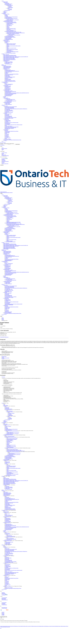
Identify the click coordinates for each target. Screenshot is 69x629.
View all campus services (5, 163)
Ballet (6, 125)
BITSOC (8, 236)
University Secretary (4, 608)
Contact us (3, 592)
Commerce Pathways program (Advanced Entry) (11, 18)
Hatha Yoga (6, 130)
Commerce (8, 8)
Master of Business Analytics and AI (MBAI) (9, 246)
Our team (5, 96)
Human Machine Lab (8, 69)
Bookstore (3, 159)
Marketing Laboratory (8, 507)
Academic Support (6, 40)
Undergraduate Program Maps (9, 20)
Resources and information (5, 155)
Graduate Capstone (7, 103)
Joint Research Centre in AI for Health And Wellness (11, 502)
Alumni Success (6, 2)
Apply (3, 147)
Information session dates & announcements (10, 93)
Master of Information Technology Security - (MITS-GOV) (11, 57)
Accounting (6, 16)
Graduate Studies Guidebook (8, 61)
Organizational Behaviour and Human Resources (11, 210)
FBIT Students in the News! (8, 197)
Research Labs (5, 495)
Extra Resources (7, 486)
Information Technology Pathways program (10, 31)
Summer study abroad (8, 271)
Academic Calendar (4, 152)
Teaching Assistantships (7, 60)
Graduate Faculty (7, 63)
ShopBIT (5, 12)
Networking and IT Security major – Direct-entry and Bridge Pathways (16, 32)
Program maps (8, 218)
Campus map (3, 603)
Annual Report (5, 11)
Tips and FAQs (7, 87)
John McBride (10, 202)
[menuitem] (35, 7)
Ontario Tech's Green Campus (9, 112)
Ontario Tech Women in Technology (11, 43)
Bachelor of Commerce (6, 207)
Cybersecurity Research (7, 68)
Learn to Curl (7, 135)
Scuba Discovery (7, 136)
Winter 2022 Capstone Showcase (11, 99)
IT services (3, 162)
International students (7, 266)
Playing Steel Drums (7, 123)
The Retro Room (7, 75)
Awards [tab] (3, 357)
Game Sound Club (9, 50)
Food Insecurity (7, 115)
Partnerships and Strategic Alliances (11, 28)
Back (5, 406)
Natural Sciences (6, 285)
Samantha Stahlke (10, 7)
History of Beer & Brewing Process (9, 287)
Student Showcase (6, 277)
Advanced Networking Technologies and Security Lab (12, 71)
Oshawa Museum (7, 303)
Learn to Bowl (7, 309)
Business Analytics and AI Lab (9, 74)
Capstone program (6, 82)
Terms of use (3, 593)
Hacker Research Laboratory (8, 77)
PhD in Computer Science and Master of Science (10, 55)
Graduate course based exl (8, 104)
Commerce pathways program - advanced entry (13, 19)
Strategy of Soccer (7, 307)
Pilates (6, 138)
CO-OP (4, 97)
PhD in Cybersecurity (6, 54)
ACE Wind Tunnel (7, 109)
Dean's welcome (6, 1)
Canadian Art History (8, 120)
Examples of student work (10, 440)
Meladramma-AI (7, 574)
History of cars (7, 119)
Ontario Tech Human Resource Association (12, 49)
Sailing (6, 133)
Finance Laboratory (7, 76)
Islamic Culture (7, 114)
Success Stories (9, 29)
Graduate (3, 53)
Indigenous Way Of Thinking (7, 139)
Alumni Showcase (7, 10)
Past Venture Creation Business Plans (11, 100)
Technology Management (8, 17)
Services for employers (5, 599)
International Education (6, 269)
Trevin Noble (10, 9)
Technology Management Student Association (12, 51)
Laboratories (8, 220)
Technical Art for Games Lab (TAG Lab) (10, 81)
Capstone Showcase (7, 98)
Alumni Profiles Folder (8, 4)
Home (2, 317)
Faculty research (4, 65)
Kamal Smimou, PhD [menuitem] (4, 320)
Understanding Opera (8, 300)
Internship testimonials (8, 86)
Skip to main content (3, 142)
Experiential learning (4, 261)
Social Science (5, 292)
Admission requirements (11, 34)
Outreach (8, 27)
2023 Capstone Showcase (8, 101)
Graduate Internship (7, 282)
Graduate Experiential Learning (7, 102)
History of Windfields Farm (8, 295)
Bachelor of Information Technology (8, 21)
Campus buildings (4, 602)
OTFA (7, 47)
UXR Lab (6, 73)
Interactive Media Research (7, 67)
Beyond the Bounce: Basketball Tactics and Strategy (11, 131)
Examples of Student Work (10, 30)
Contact (4, 420)
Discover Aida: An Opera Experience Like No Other (11, 572)
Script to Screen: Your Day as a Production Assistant (11, 122)
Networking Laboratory (8, 79)
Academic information (9, 23)
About (3, 194)
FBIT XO (3, 105)
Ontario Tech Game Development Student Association (13, 45)
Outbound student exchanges (8, 90)
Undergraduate (4, 13)
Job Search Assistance (8, 88)
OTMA (8, 48)
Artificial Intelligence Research (7, 66)
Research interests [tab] (4, 356)
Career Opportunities (9, 25)
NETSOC (8, 46)
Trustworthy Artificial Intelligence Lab (10, 70)
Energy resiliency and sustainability (9, 107)
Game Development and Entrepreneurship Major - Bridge (14, 223)
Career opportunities (4, 148)
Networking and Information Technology (10, 228)
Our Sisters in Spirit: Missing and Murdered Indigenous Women (13, 313)
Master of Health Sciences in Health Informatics (10, 59)
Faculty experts (4, 598)
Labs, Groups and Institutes (8, 489)
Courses (8, 26)
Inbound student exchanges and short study (10, 91)
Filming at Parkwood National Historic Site (10, 127)
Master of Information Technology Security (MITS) (10, 244)
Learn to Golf (7, 134)
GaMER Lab (6, 72)
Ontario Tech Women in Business (11, 44)
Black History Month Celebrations (9, 128)
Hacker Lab (6, 78)
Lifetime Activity (6, 129)
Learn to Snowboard (7, 137)
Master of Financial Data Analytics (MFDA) (9, 247)
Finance (6, 14)
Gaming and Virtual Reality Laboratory (12, 22)
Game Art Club (9, 52)
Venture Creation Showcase (8, 279)
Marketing (6, 15)
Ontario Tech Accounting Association (11, 239)
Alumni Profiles (7, 408)
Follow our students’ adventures (9, 94)
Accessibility (3, 158)
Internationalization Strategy (8, 274)
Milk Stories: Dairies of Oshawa (9, 118)
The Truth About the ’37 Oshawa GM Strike (10, 117)
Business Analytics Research (7, 251)
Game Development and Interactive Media (10, 215)
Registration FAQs (7, 41)
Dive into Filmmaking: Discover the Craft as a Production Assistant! (13, 124)
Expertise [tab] (3, 358)
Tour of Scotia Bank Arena (8, 116)
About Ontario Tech (4, 607)
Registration (5, 140)
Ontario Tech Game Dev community (11, 446)
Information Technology (10, 5)
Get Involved (6, 234)
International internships (8, 95)
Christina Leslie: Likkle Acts (8, 571)
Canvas (3, 153)
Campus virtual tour (4, 604)
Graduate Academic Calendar (9, 62)
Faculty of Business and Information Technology (6, 192)
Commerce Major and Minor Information (10, 241)
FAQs (6, 83)
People (3, 64)
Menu (1, 316)
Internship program (6, 85)
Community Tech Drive (8, 264)
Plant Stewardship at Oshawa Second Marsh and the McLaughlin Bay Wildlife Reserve (16, 108)
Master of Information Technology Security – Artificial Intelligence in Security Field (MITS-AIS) (16, 56)
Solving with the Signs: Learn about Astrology (11, 106)
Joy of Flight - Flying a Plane (8, 110)
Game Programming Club (10, 473)
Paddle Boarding (7, 132)
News (2, 141)
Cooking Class (7, 111)
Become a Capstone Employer (9, 84)
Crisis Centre (3, 160)
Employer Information (8, 89)
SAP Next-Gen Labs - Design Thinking (10, 80)
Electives (6, 42)
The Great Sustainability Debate (9, 290)
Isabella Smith (10, 6)
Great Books (6, 121)
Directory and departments (5, 161)
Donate (3, 149)
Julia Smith (9, 199)
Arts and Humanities (6, 298)
